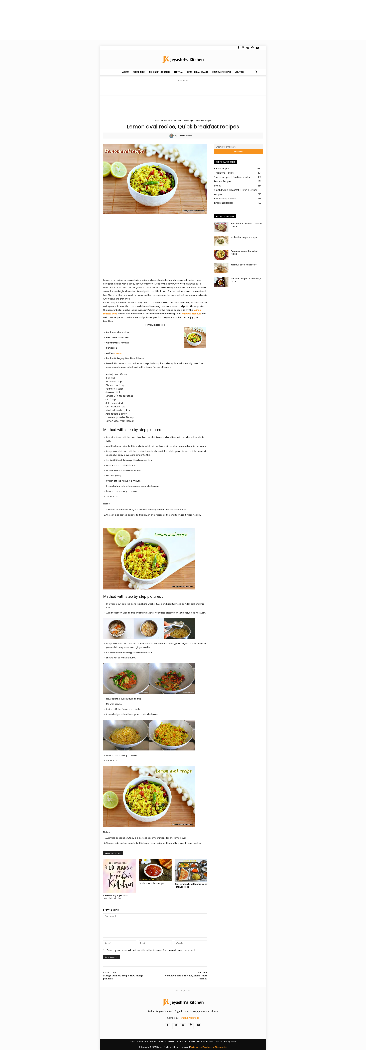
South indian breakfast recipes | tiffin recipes (191, 885)
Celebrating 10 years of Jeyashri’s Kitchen (115, 897)
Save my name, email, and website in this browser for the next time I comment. (151, 950)
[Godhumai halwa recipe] (155, 870)
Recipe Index (139, 72)
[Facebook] (238, 48)
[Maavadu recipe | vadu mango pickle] (221, 282)
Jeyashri (118, 352)
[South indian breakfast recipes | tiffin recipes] (191, 870)
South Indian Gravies (197, 72)
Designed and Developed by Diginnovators (208, 1047)
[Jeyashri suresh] (171, 136)
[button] (255, 72)
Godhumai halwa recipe (151, 883)
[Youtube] (257, 48)
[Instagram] (243, 48)
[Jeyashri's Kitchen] (183, 59)
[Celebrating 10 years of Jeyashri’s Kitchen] (119, 876)
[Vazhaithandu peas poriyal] (221, 241)
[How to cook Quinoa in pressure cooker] (221, 227)
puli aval (186, 313)
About (125, 72)
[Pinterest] (252, 48)
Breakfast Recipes (221, 72)
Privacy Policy (230, 1041)
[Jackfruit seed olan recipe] (221, 268)
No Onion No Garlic (159, 72)
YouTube (239, 72)
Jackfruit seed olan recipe (244, 264)
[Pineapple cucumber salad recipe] (221, 255)
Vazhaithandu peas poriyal (244, 237)
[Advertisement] (86, 20)
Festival (178, 72)
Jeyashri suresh (184, 136)
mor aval (196, 313)
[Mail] (248, 48)
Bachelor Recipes (163, 120)
